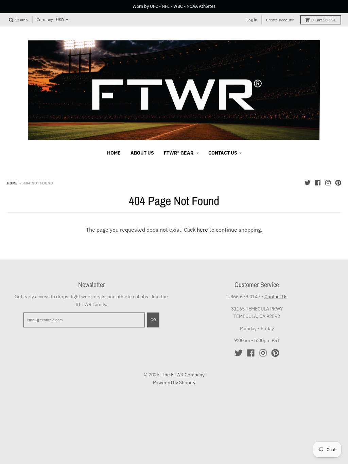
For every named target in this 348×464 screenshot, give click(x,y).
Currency (45, 19)
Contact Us (276, 296)
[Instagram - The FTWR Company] (328, 183)
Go (153, 319)
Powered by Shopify (174, 382)
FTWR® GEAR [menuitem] (179, 153)
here (202, 229)
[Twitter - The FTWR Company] (307, 183)
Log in (251, 19)
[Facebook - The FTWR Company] (318, 183)
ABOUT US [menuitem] (142, 153)
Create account (280, 19)
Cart (323, 19)
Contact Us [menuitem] (222, 153)
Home (12, 183)
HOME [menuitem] (114, 153)
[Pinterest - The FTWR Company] (338, 183)
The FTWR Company (183, 375)
